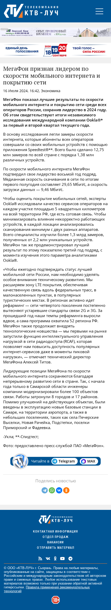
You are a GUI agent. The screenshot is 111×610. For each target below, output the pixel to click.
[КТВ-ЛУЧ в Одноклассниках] (55, 558)
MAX (91, 461)
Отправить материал (55, 548)
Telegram (67, 461)
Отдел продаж (55, 537)
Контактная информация (55, 532)
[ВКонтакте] (59, 490)
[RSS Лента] (40, 558)
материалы (89, 568)
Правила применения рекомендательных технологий (47, 589)
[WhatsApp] (52, 490)
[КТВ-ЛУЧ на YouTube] (62, 558)
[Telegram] (45, 490)
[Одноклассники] (66, 490)
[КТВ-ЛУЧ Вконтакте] (48, 558)
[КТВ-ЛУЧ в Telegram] (70, 558)
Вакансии (55, 542)
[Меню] (99, 11)
